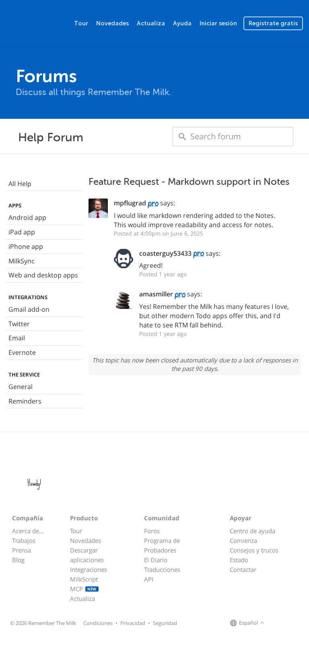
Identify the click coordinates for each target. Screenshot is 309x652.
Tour (81, 23)
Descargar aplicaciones (87, 555)
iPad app (21, 232)
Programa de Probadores (162, 545)
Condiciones (98, 623)
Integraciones (88, 569)
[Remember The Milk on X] (289, 623)
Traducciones (162, 569)
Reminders (24, 401)
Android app (27, 217)
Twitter (19, 323)
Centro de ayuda (252, 531)
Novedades (112, 23)
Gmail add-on (28, 309)
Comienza (243, 540)
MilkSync (21, 261)
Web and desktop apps (43, 275)
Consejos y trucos (254, 550)
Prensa (21, 550)
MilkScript (84, 579)
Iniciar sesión (218, 23)
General (20, 386)
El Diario (155, 560)
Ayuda (182, 23)
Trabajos (23, 540)
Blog (18, 560)
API (148, 579)
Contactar (243, 569)
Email (16, 337)
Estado (239, 560)
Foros (152, 531)
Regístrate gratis (273, 23)
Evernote (22, 352)
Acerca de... (28, 531)
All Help (19, 183)
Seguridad (165, 623)
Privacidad (132, 623)
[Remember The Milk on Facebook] (278, 623)
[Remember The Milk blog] (299, 623)
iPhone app (25, 246)
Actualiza (151, 23)
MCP (83, 589)
